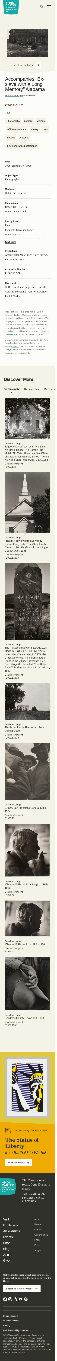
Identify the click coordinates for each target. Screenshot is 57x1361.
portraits (28, 121)
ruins (45, 129)
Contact (38, 1229)
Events (8, 1237)
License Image (26, 65)
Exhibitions (10, 1225)
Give (6, 1260)
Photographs (13, 121)
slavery (34, 129)
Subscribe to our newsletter (19, 1288)
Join (6, 1254)
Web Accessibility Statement (16, 1330)
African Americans (16, 129)
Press (37, 1245)
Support (38, 1250)
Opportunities (41, 1235)
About (37, 1219)
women (41, 121)
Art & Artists (11, 1231)
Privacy (6, 1325)
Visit (6, 1219)
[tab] (11, 389)
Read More (10, 242)
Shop (6, 1243)
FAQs (37, 1240)
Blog (6, 1249)
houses (11, 137)
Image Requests (10, 1316)
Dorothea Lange (13, 95)
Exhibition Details (20, 1163)
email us (14, 334)
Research (39, 1224)
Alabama (23, 137)
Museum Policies (11, 1321)
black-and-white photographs (22, 145)
